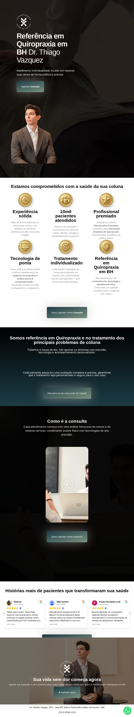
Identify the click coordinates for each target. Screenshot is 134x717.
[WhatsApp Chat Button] (127, 710)
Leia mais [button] (11, 624)
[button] (67, 485)
